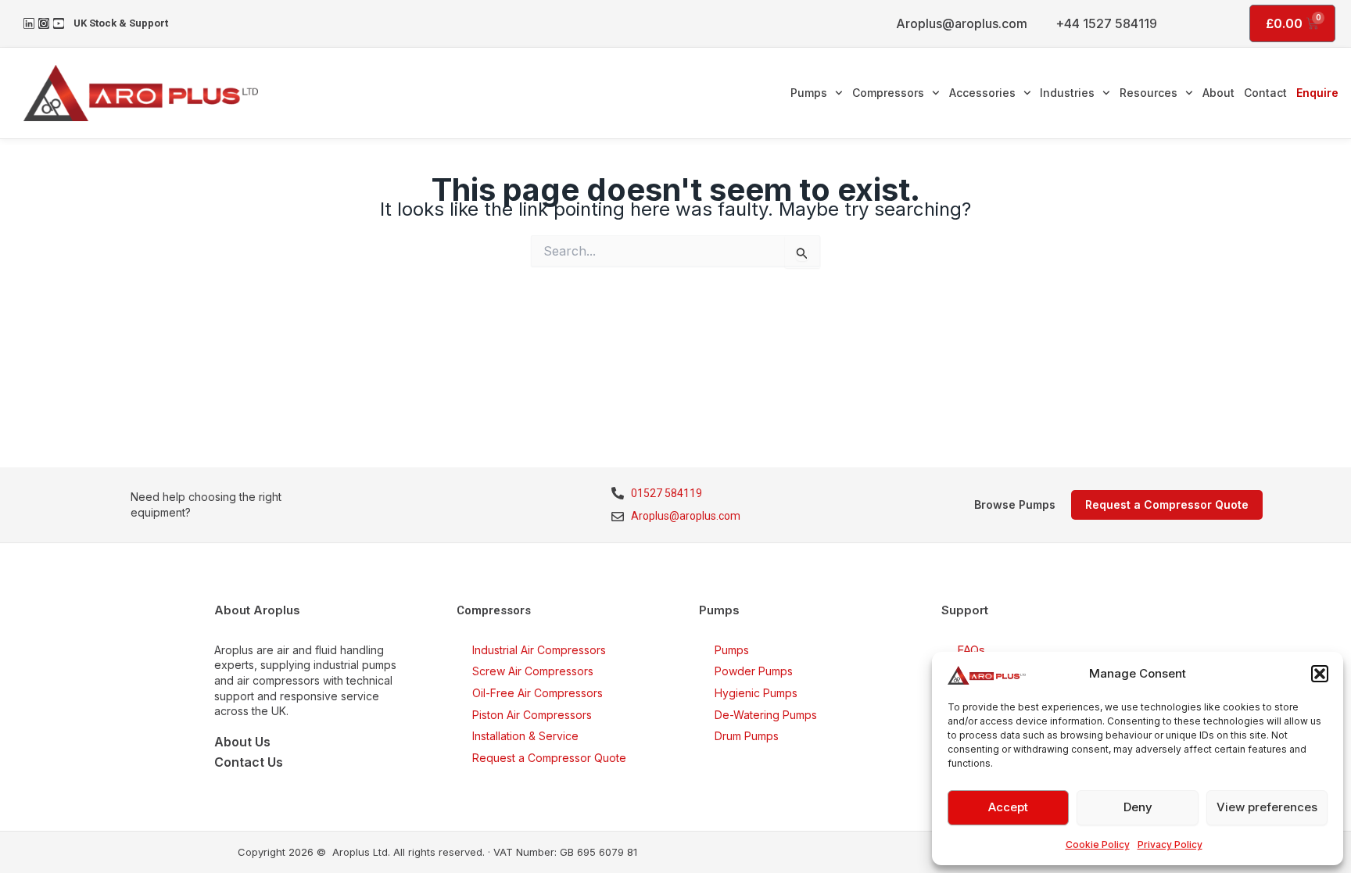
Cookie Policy (1098, 844)
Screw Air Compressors (532, 671)
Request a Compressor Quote (549, 757)
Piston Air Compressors (532, 714)
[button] (1320, 674)
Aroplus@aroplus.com (961, 23)
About (1218, 92)
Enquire (1317, 92)
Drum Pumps (747, 735)
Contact (1265, 92)
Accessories (982, 92)
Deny (1137, 807)
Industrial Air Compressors (539, 650)
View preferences (1267, 807)
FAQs (971, 649)
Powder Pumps (754, 671)
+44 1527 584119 (1106, 23)
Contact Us (248, 762)
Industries (1067, 92)
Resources (1148, 92)
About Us (242, 742)
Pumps (808, 92)
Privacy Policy (1170, 844)
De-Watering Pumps (766, 714)
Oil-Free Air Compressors (537, 692)
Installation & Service (525, 735)
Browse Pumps (1014, 504)
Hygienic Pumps (756, 692)
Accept (1008, 807)
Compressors (888, 92)
